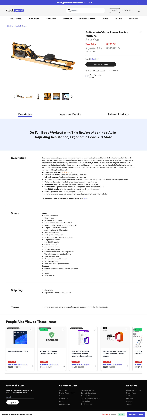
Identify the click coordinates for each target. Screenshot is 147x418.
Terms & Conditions (88, 393)
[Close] (137, 2)
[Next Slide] (71, 97)
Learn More (114, 71)
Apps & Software (15, 18)
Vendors (129, 401)
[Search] (69, 10)
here (85, 198)
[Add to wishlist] (141, 31)
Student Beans (86, 404)
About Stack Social (133, 390)
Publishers (130, 396)
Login (61, 396)
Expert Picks (133, 18)
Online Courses (33, 18)
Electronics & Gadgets (87, 18)
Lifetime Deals (51, 18)
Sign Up (12, 402)
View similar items (101, 64)
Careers (129, 404)
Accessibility (86, 396)
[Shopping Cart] (139, 10)
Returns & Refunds (88, 390)
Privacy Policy (64, 404)
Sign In (115, 10)
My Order (63, 390)
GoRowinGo (94, 59)
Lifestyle (105, 18)
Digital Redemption (66, 393)
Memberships (68, 18)
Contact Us (63, 398)
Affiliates (129, 398)
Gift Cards (118, 18)
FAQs (61, 401)
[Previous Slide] (14, 97)
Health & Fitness (20, 26)
